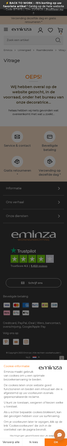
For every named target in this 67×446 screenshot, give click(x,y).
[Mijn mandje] (60, 31)
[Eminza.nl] (21, 30)
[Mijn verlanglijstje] (50, 31)
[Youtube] (16, 342)
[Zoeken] (58, 40)
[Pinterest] (6, 342)
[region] (33, 50)
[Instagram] (26, 342)
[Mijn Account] (40, 31)
